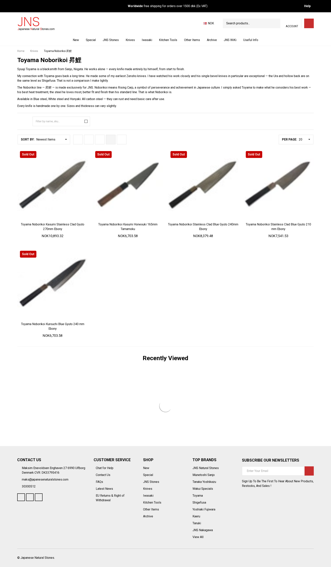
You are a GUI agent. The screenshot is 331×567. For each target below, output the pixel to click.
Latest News (105, 489)
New (76, 40)
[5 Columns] (121, 139)
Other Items (192, 40)
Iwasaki (147, 40)
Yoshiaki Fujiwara (204, 509)
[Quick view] (66, 224)
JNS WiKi (230, 40)
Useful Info (250, 40)
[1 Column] (78, 139)
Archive (212, 40)
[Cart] (309, 23)
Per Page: (289, 139)
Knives (130, 40)
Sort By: (27, 139)
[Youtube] (30, 497)
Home (21, 51)
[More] (119, 40)
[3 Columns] (100, 139)
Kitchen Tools (168, 40)
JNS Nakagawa (203, 530)
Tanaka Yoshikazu (204, 482)
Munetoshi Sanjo (204, 475)
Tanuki (197, 523)
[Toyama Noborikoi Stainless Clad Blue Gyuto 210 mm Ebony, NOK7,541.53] (278, 185)
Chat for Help (105, 468)
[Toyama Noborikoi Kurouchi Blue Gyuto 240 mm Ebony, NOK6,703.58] (52, 284)
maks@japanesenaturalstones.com (45, 479)
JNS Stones (111, 40)
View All (198, 537)
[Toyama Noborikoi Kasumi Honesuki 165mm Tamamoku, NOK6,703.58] (128, 185)
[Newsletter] (309, 471)
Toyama (198, 495)
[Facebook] (21, 497)
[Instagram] (39, 497)
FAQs (99, 482)
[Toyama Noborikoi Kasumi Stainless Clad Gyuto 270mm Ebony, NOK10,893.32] (52, 185)
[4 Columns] (111, 139)
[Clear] (85, 121)
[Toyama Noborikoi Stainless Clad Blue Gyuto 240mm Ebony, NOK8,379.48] (203, 185)
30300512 (29, 486)
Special (91, 40)
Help (307, 6)
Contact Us (103, 475)
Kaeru (196, 516)
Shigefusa (199, 502)
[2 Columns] (89, 139)
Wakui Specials (203, 489)
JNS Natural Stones (206, 468)
